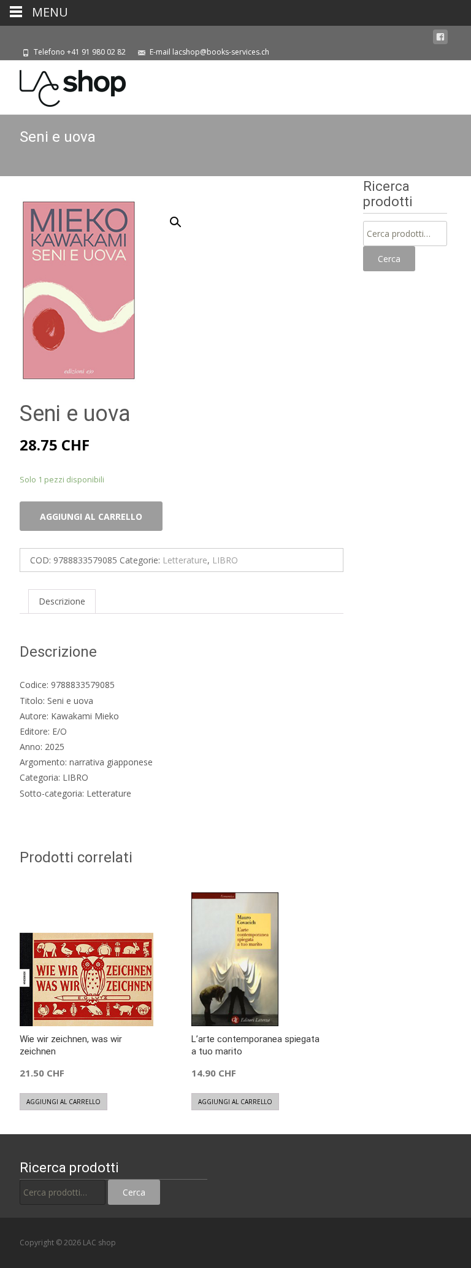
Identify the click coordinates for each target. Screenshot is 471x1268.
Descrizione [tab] (62, 601)
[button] (183, 217)
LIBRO (225, 560)
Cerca (389, 259)
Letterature (185, 560)
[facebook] (440, 37)
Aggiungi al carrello (91, 516)
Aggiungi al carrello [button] (63, 1101)
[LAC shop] (63, 85)
